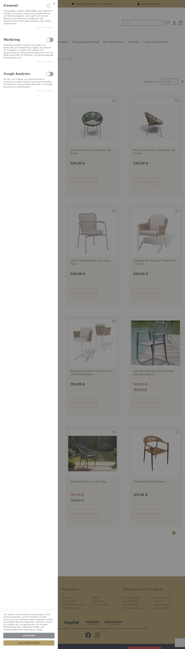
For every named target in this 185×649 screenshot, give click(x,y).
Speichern (29, 635)
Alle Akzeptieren (29, 643)
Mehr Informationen (45, 27)
